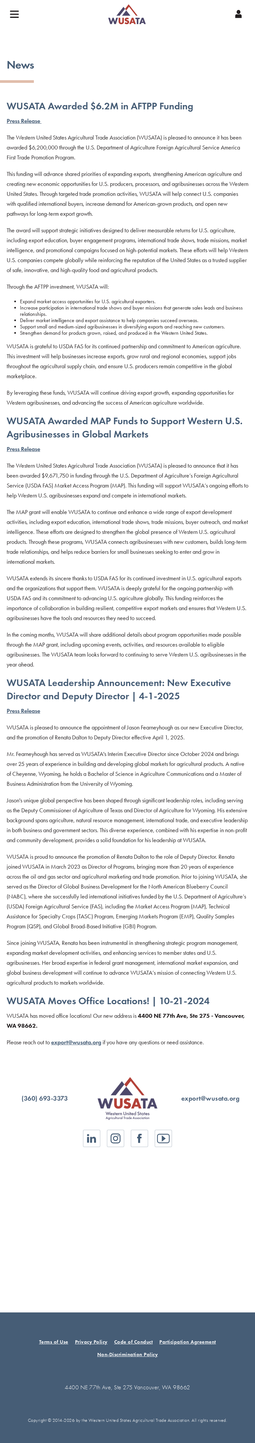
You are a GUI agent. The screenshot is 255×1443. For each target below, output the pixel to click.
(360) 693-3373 (45, 1098)
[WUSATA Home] (127, 1098)
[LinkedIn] (91, 1138)
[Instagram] (115, 1138)
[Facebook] (139, 1138)
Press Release (24, 121)
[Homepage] (127, 14)
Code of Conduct (133, 1342)
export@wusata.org (76, 1042)
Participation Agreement (187, 1342)
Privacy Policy (91, 1342)
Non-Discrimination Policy (127, 1354)
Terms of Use (53, 1342)
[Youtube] (163, 1138)
